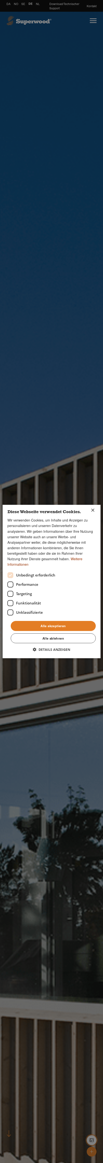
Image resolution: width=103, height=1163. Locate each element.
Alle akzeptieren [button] (53, 626)
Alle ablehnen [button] (53, 638)
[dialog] (52, 581)
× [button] (92, 510)
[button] (51, 649)
